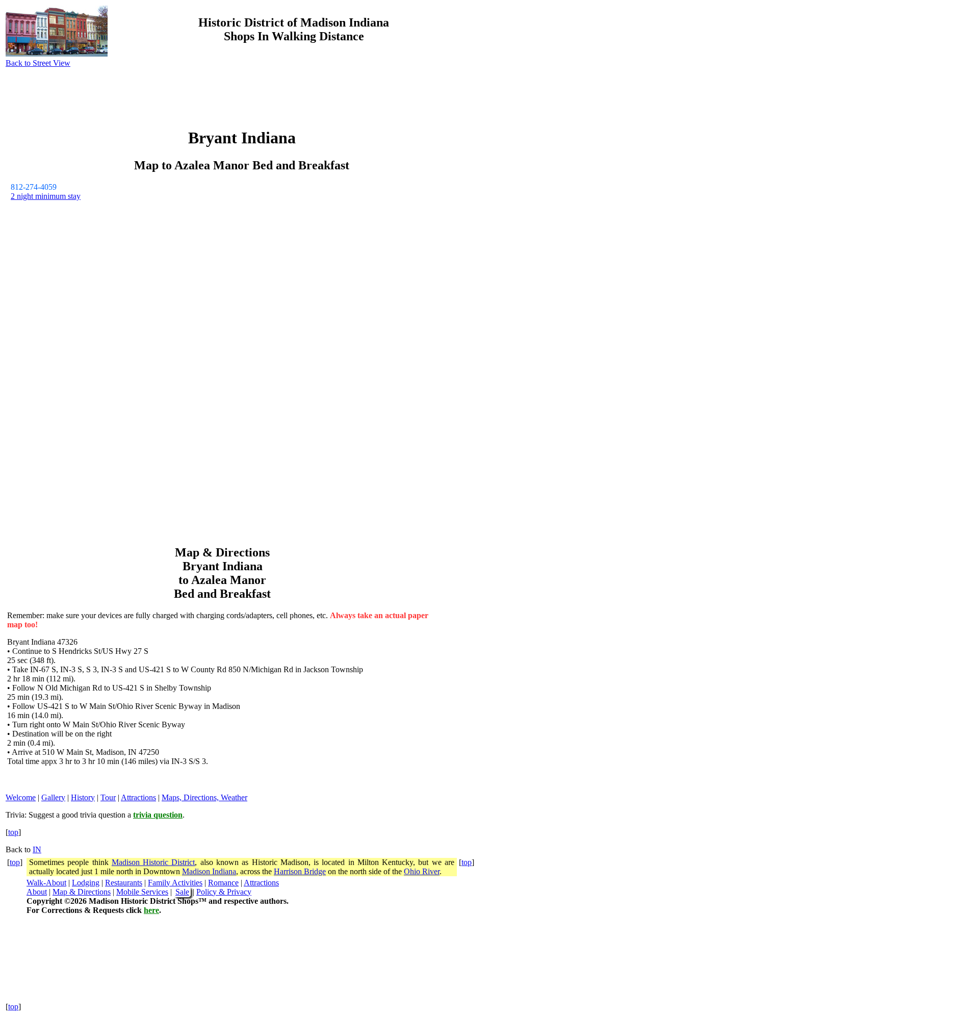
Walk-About (46, 882)
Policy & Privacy (223, 891)
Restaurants (123, 882)
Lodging (85, 882)
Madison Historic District (153, 862)
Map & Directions (82, 891)
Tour (108, 797)
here (151, 910)
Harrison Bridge (300, 871)
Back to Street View (38, 63)
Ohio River (422, 871)
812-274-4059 (34, 187)
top (13, 832)
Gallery (53, 797)
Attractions (138, 797)
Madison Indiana (209, 871)
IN (37, 849)
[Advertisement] (610, 167)
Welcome (21, 797)
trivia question (158, 814)
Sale (182, 891)
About (37, 891)
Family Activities (175, 882)
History (83, 797)
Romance (223, 882)
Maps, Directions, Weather (204, 797)
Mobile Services (142, 891)
